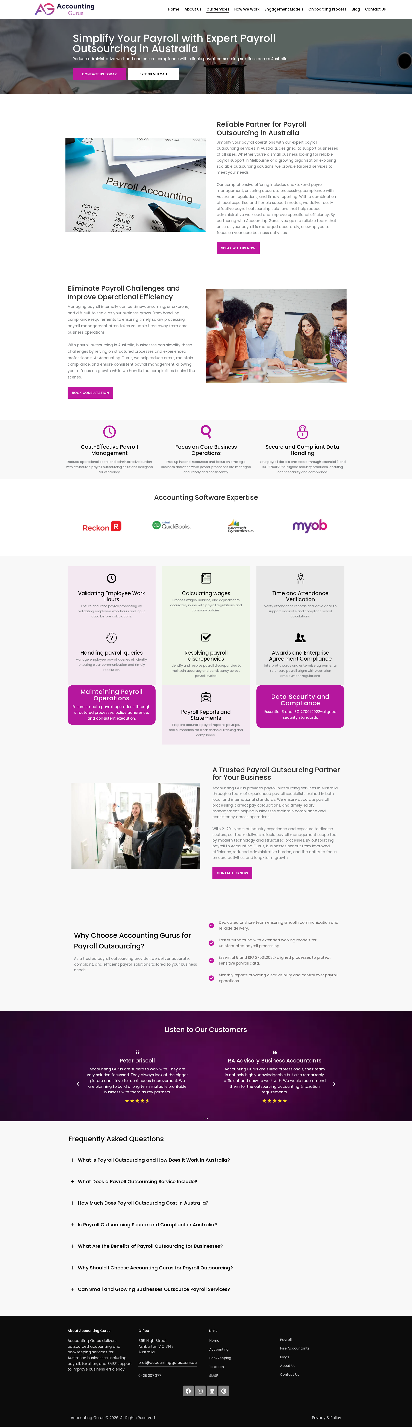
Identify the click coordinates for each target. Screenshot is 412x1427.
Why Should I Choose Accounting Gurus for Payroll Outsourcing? (155, 1268)
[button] (206, 1160)
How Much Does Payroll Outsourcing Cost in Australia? (143, 1203)
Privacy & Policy (326, 1417)
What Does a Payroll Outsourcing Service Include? (137, 1181)
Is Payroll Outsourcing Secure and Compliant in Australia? (147, 1225)
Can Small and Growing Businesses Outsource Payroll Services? (154, 1289)
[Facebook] (188, 1391)
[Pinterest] (223, 1391)
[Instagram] (200, 1391)
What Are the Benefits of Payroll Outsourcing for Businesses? (150, 1246)
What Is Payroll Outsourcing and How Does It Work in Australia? (154, 1160)
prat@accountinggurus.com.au (167, 1362)
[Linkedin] (212, 1391)
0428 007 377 (149, 1375)
